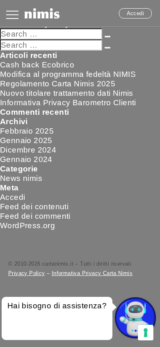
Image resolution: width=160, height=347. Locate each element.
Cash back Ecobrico (37, 64)
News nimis (21, 178)
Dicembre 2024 (28, 150)
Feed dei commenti (35, 216)
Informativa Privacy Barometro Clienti (68, 102)
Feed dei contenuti (34, 206)
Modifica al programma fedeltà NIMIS (68, 74)
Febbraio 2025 (27, 131)
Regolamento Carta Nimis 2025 (57, 83)
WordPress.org (27, 225)
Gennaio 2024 (26, 159)
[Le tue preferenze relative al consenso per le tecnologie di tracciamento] (145, 332)
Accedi (135, 13)
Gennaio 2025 (26, 140)
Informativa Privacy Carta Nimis (92, 273)
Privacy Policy (26, 273)
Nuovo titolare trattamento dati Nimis (66, 93)
